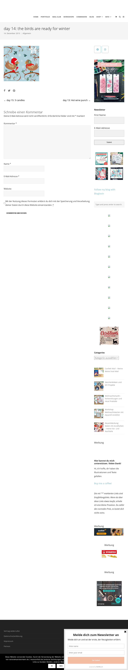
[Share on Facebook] (4, 90)
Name (7, 163)
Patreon (7, 646)
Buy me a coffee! (103, 483)
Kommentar (10, 123)
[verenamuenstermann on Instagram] (105, 49)
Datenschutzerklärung (13, 636)
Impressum (8, 641)
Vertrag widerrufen (12, 631)
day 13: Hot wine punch (76, 100)
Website (7, 188)
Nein (61, 666)
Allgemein (27, 33)
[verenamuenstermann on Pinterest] (97, 49)
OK (52, 666)
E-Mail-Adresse (11, 176)
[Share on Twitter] (9, 90)
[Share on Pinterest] (14, 90)
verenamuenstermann (27, 5)
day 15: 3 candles (14, 100)
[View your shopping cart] (116, 16)
